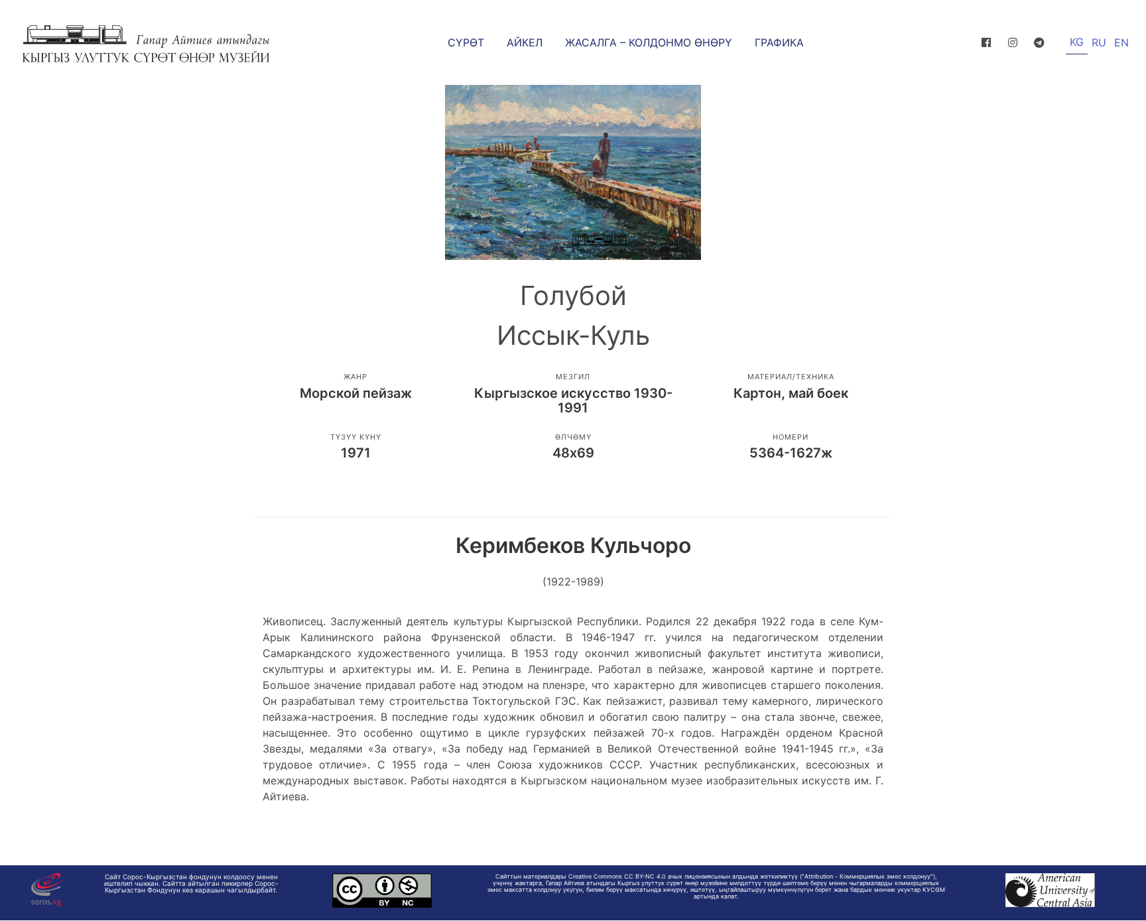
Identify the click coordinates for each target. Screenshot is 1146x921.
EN (1121, 42)
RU (1099, 42)
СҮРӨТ (466, 42)
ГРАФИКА (779, 42)
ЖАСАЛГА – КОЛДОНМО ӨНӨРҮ (648, 42)
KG (1077, 41)
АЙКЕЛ (524, 42)
